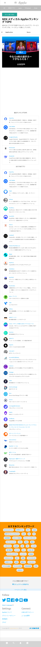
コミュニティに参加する (21, 584)
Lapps (20, 8)
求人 (17, 558)
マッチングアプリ (12, 554)
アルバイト (31, 562)
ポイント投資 (17, 538)
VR (27, 546)
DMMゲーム (19, 530)
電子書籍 (9, 550)
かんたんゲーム (8, 530)
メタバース (8, 546)
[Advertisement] (20, 90)
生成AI (16, 546)
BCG (28, 530)
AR (22, 546)
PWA (36, 566)
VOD (20, 542)
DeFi (23, 534)
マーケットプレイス (29, 538)
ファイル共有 (17, 566)
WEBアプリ (11, 8)
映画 (26, 542)
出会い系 (30, 550)
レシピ (34, 546)
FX (34, 534)
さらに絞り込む (9, 14)
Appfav (20, 3)
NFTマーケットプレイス (12, 534)
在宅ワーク (8, 562)
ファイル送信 (6, 566)
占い (23, 550)
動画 (32, 542)
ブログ (4, 622)
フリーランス (31, 558)
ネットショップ (10, 542)
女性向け (20, 570)
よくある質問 (26, 615)
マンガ (17, 550)
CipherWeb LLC (13, 628)
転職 (23, 558)
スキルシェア (8, 558)
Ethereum (28, 8)
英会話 (31, 554)
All (4, 8)
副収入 (23, 562)
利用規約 (4, 619)
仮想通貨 (7, 538)
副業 (16, 562)
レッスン (23, 554)
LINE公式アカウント (28, 612)
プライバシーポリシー (8, 615)
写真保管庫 (28, 566)
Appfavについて (7, 612)
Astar (35, 8)
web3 (34, 530)
